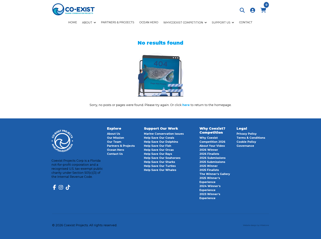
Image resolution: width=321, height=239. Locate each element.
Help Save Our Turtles (160, 166)
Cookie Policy (246, 141)
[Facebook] (54, 187)
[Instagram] (60, 187)
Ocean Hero (115, 149)
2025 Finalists (209, 170)
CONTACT (245, 22)
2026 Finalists (209, 153)
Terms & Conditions (251, 137)
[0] (263, 11)
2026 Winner (208, 149)
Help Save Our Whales (160, 170)
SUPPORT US (221, 22)
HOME (72, 22)
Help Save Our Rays (158, 153)
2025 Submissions (212, 162)
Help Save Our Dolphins (161, 141)
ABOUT (87, 22)
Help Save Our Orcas (159, 149)
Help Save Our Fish (157, 145)
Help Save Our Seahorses (162, 158)
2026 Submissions (212, 158)
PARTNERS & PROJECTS (117, 22)
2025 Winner (208, 166)
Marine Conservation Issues (164, 133)
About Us (113, 133)
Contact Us (115, 153)
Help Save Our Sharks (159, 162)
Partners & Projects (121, 145)
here (186, 105)
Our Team (114, 141)
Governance (245, 145)
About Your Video (212, 145)
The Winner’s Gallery (214, 174)
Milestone (264, 225)
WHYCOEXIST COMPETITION (183, 22)
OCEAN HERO (148, 22)
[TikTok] (67, 187)
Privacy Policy (247, 133)
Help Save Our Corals (159, 137)
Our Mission (115, 137)
